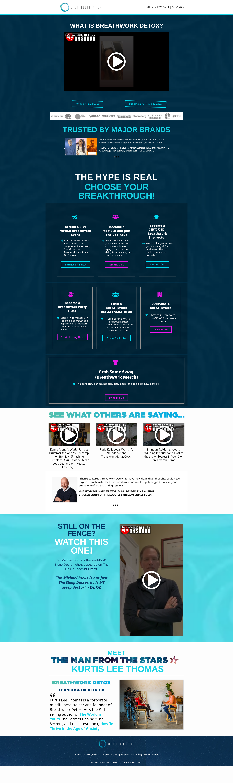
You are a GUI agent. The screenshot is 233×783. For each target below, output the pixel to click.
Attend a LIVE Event (157, 7)
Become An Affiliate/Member (87, 754)
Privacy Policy (136, 754)
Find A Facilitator (151, 754)
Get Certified (179, 7)
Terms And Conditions (109, 754)
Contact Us (124, 754)
